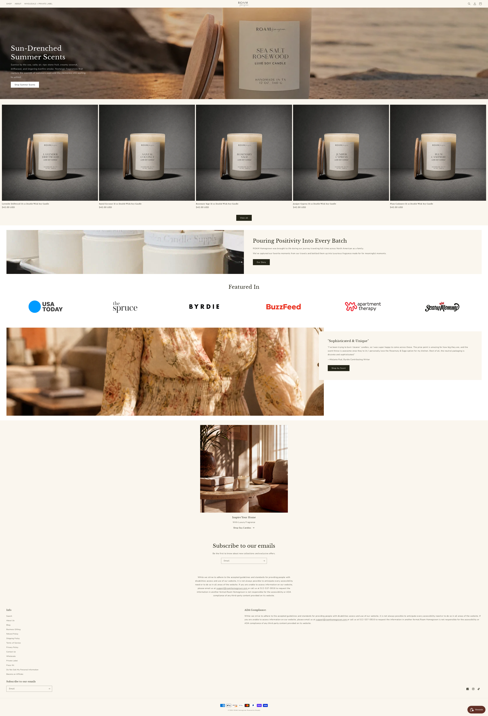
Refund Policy (12, 634)
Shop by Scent (339, 368)
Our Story (261, 262)
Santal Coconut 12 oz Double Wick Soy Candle (120, 204)
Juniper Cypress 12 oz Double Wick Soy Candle (314, 204)
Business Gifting (13, 629)
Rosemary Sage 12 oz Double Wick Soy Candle (217, 204)
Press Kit (10, 665)
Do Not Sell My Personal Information (22, 669)
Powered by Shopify (253, 710)
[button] (469, 4)
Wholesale (11, 656)
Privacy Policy (12, 647)
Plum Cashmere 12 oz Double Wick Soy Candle (411, 204)
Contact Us (11, 652)
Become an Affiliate (14, 674)
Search (9, 616)
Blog (8, 625)
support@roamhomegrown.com (232, 588)
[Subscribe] (264, 561)
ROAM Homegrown (240, 710)
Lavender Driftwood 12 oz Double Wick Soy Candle (25, 204)
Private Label (12, 660)
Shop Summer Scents (25, 84)
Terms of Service (13, 643)
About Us (10, 620)
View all (244, 218)
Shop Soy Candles (242, 527)
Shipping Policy (13, 638)
